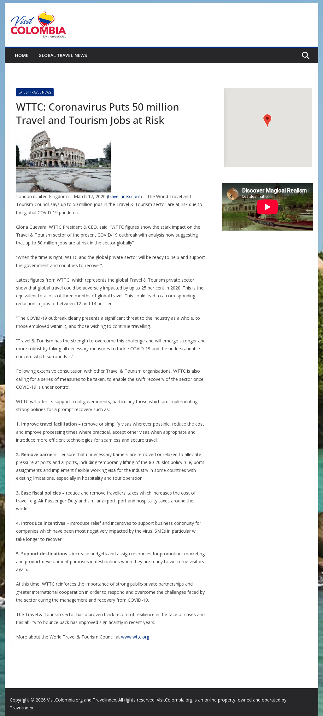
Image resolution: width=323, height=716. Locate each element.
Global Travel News (62, 55)
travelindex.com (124, 196)
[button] (267, 121)
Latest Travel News (35, 92)
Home (21, 55)
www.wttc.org (135, 637)
